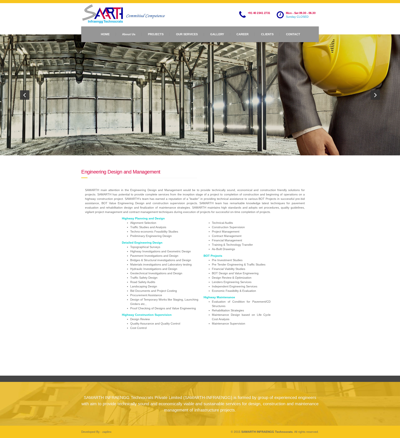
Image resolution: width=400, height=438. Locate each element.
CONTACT (293, 34)
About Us (128, 34)
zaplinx (106, 431)
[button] (24, 95)
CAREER (242, 34)
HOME (105, 34)
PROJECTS (156, 34)
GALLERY (217, 34)
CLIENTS (267, 34)
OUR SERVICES (187, 34)
